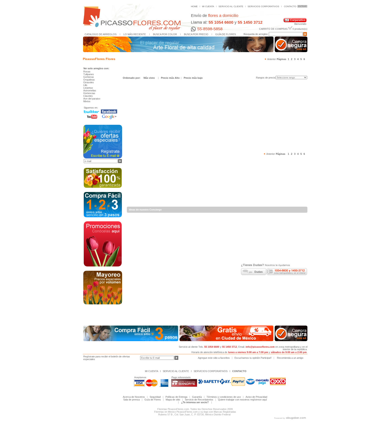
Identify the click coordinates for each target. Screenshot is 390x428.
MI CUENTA (208, 6)
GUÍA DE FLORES (225, 34)
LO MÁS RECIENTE (134, 34)
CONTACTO (290, 6)
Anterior (271, 59)
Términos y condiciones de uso (224, 397)
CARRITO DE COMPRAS (273, 29)
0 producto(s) (299, 29)
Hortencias (89, 93)
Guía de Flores (152, 399)
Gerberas (88, 77)
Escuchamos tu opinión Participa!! (253, 357)
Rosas (87, 71)
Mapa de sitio (173, 399)
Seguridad (155, 397)
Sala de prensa (131, 399)
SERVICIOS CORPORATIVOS (263, 6)
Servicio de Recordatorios (199, 399)
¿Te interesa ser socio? (195, 402)
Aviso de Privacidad (256, 397)
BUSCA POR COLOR (165, 34)
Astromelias (89, 90)
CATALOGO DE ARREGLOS (100, 34)
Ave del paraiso (91, 98)
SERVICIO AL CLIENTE (230, 6)
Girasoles (88, 82)
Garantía (197, 397)
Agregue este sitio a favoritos (214, 357)
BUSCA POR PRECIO (196, 34)
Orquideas (89, 79)
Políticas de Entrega (177, 397)
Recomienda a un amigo (290, 357)
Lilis (85, 85)
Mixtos (87, 101)
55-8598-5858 (210, 29)
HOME (194, 6)
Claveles (88, 96)
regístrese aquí (258, 399)
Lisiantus (88, 87)
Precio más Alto (170, 77)
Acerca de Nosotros (134, 397)
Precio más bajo (193, 77)
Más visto (149, 77)
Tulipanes (88, 74)
